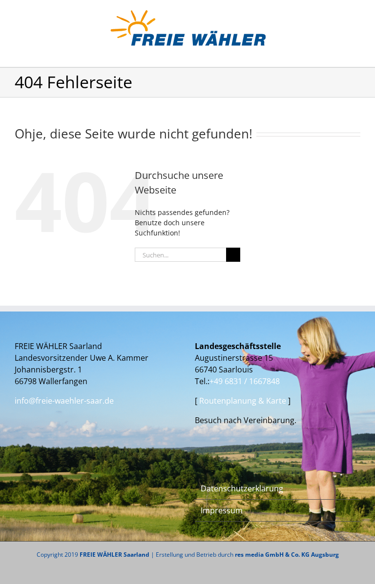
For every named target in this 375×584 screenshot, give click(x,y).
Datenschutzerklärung (242, 488)
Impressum (222, 510)
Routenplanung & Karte (243, 400)
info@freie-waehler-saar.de (64, 400)
